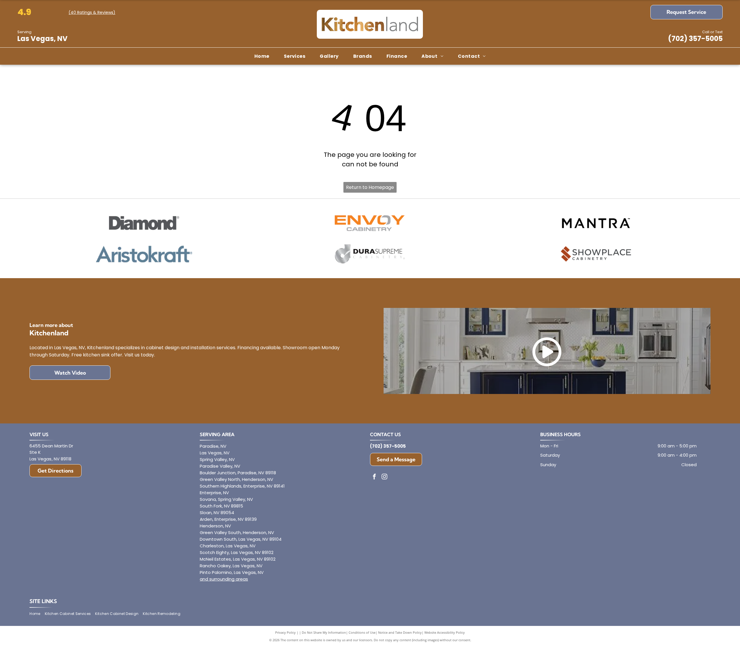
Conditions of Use (362, 632)
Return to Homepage (370, 187)
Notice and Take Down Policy (400, 632)
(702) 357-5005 (695, 38)
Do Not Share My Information (324, 632)
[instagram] (384, 477)
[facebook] (374, 477)
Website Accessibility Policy (444, 632)
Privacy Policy (285, 632)
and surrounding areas (224, 579)
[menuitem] (262, 56)
